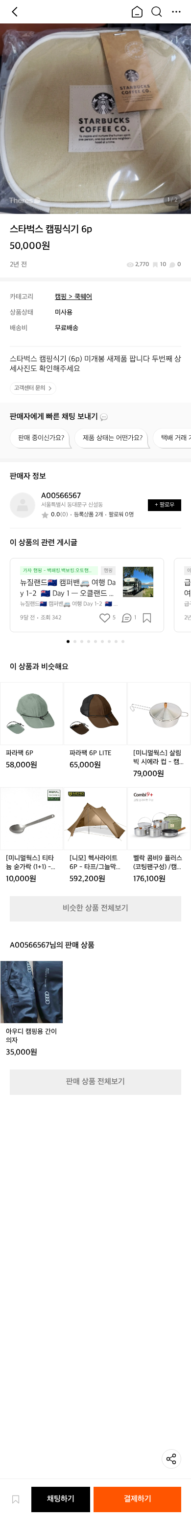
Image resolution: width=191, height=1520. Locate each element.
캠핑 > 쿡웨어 (73, 297)
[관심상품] (20, 1499)
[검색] (157, 12)
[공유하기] (171, 1459)
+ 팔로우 (164, 505)
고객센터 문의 (29, 388)
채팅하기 (60, 1499)
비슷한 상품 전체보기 (95, 908)
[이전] (15, 12)
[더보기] (176, 12)
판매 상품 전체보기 (95, 1082)
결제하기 (137, 1499)
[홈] (137, 12)
